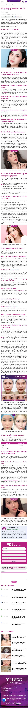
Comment (3, 571)
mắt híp (5, 92)
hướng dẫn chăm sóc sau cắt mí (10, 480)
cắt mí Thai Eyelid (20, 290)
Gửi (14, 582)
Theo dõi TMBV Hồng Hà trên (8, 16)
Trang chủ (4, 5)
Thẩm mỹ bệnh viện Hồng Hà (14, 14)
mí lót (2, 184)
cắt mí (8, 20)
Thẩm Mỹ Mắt (11, 5)
